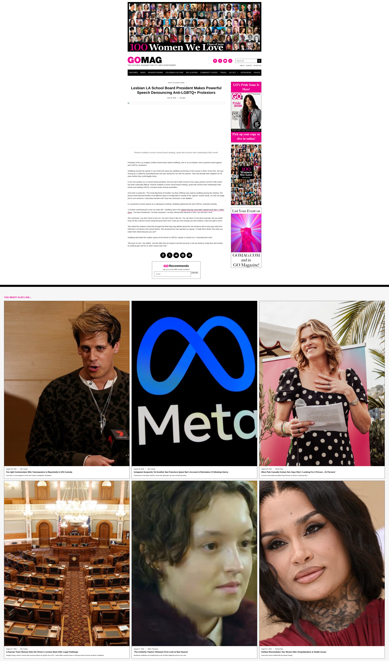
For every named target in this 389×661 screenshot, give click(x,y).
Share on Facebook (163, 255)
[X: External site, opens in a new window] (220, 61)
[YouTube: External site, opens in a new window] (225, 61)
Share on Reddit (176, 255)
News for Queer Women (176, 82)
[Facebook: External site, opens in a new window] (215, 61)
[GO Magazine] (161, 60)
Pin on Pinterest (183, 255)
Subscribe (195, 272)
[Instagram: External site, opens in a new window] (230, 61)
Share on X (169, 255)
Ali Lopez (182, 98)
